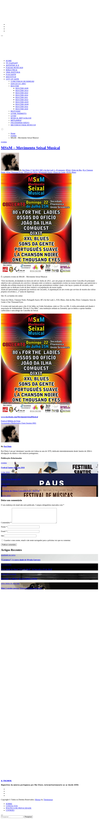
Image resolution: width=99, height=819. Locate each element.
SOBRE (9, 804)
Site (2, 536)
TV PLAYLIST (12, 63)
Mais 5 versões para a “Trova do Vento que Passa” (21, 588)
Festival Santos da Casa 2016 (13, 468)
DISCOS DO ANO (18, 84)
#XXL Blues (71, 172)
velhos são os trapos (8, 574)
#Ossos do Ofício (31, 172)
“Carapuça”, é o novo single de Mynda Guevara (20, 560)
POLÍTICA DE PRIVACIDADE (18, 808)
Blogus (38, 800)
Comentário (6, 523)
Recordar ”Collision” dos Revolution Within (19, 579)
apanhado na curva (8, 555)
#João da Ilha (76, 170)
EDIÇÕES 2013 (21, 93)
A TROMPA (35, 9)
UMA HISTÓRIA (13, 72)
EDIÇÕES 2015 (21, 109)
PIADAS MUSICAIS (14, 68)
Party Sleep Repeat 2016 (11, 479)
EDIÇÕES (15, 86)
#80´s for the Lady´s (47, 170)
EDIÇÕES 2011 (21, 97)
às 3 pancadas (6, 564)
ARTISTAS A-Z (12, 65)
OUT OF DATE (12, 79)
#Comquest (60, 170)
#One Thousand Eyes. (14, 172)
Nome (4, 527)
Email (4, 531)
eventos (4, 142)
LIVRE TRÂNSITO (19, 113)
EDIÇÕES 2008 (21, 104)
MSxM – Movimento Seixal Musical (30, 148)
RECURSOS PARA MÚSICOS (23, 125)
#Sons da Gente (59, 172)
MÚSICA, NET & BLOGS (21, 118)
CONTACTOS (12, 806)
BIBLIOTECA (11, 70)
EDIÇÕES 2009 (21, 102)
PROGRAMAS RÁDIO (20, 123)
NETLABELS (16, 120)
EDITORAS (15, 111)
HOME (8, 61)
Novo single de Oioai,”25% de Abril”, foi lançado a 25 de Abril (26, 569)
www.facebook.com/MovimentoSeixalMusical (19, 417)
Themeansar (48, 800)
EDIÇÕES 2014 (21, 91)
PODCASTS (11, 75)
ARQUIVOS (11, 77)
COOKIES (10, 810)
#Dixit (68, 170)
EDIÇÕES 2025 (21, 88)
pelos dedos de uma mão (10, 583)
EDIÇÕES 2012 (21, 95)
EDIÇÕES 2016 (21, 107)
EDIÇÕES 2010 (21, 100)
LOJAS (13, 116)
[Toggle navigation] (2, 35)
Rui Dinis (26, 170)
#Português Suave (45, 172)
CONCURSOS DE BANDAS (22, 81)
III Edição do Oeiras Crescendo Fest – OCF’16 (20, 491)
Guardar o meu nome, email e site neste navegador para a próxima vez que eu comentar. (37, 540)
